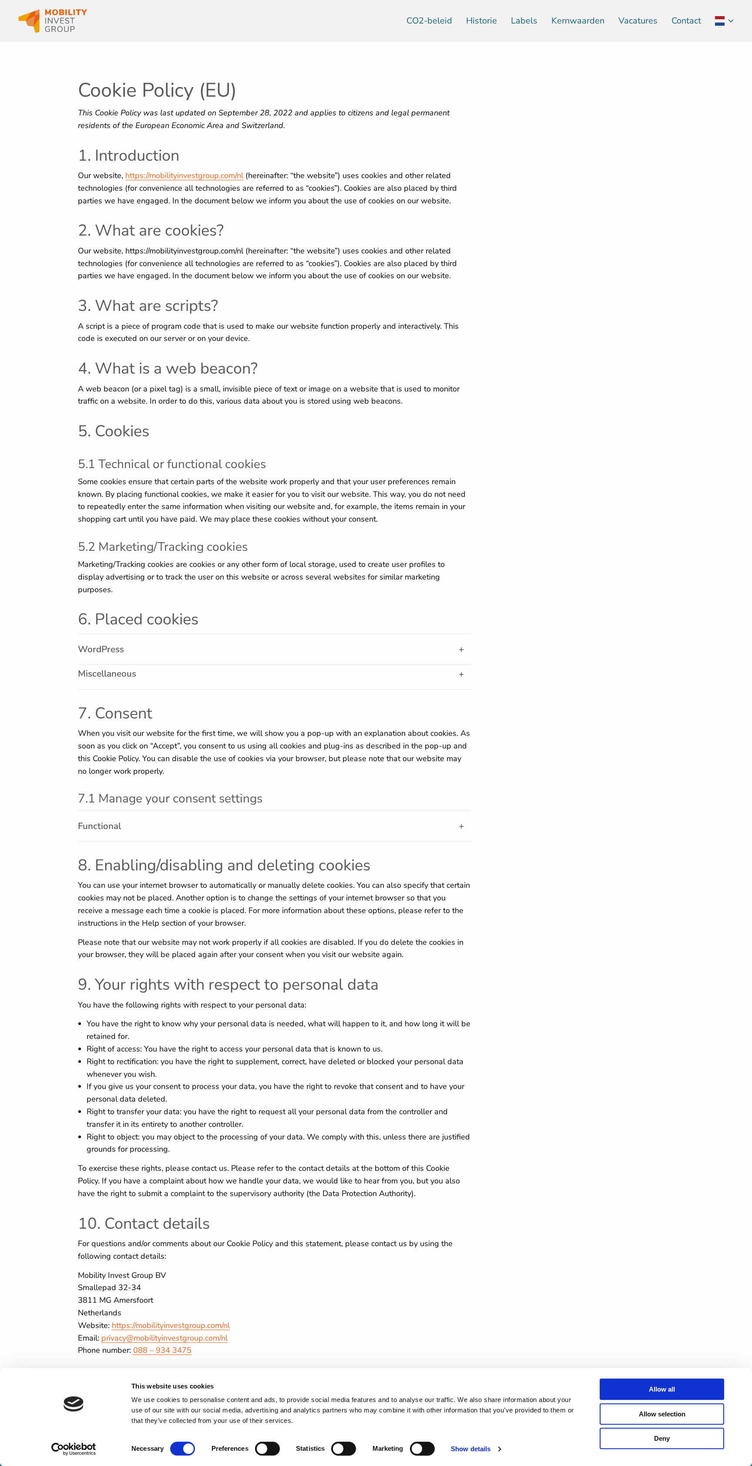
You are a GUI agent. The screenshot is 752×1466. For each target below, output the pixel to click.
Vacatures (638, 21)
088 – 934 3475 (162, 1350)
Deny (662, 1438)
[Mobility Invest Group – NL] (60, 21)
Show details (470, 1449)
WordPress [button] (101, 649)
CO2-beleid (429, 21)
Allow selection (662, 1414)
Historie (481, 21)
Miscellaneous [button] (107, 673)
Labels (524, 21)
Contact (686, 21)
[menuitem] (429, 21)
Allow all (662, 1389)
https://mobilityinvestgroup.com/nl (184, 175)
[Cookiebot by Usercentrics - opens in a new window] (74, 1449)
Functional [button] (99, 826)
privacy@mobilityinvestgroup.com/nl (164, 1338)
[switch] (267, 1449)
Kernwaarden (577, 21)
